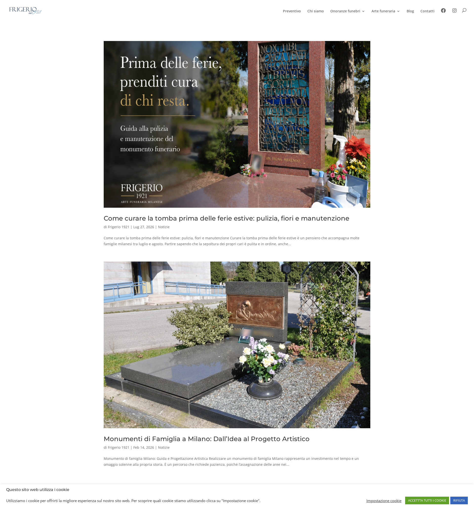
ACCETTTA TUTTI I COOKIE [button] (427, 500)
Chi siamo (315, 11)
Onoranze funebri (345, 11)
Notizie (164, 226)
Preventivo (292, 11)
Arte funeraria (383, 11)
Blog (410, 11)
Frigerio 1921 (118, 226)
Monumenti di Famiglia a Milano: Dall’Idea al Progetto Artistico (207, 439)
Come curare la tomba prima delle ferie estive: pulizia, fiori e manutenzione (226, 218)
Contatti (427, 11)
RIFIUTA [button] (459, 500)
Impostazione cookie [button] (383, 500)
